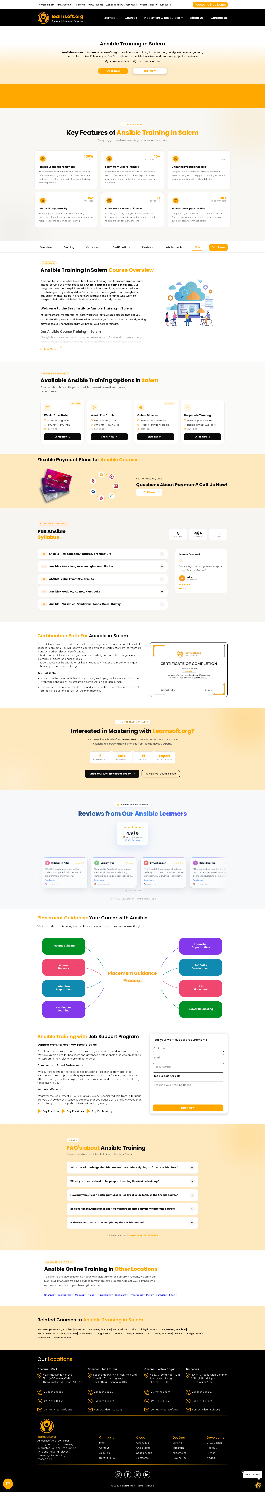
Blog (102, 1442)
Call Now (150, 71)
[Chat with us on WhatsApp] (8, 1479)
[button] (132, 874)
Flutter (211, 1452)
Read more (55, 880)
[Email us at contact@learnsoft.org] (8, 1463)
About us (104, 1452)
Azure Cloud (143, 1447)
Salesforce (142, 1457)
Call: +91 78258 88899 (162, 773)
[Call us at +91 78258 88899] (8, 1471)
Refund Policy (107, 1457)
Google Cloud (144, 1452)
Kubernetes (179, 1452)
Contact (104, 1447)
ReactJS (212, 1447)
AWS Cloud (142, 1442)
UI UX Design (214, 1442)
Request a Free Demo (210, 5)
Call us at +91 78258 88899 (143, 1235)
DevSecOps (180, 1457)
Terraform (179, 1447)
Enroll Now (113, 71)
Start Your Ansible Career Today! (110, 773)
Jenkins (177, 1442)
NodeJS (211, 1457)
